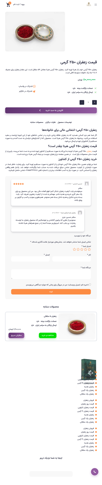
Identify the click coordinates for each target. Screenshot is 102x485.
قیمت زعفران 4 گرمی (85, 383)
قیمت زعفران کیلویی (86, 379)
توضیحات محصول (65, 122)
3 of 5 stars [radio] (81, 249)
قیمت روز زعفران (87, 375)
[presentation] (94, 343)
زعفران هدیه (89, 386)
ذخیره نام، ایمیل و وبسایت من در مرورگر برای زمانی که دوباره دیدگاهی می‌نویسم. (57, 284)
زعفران (89, 151)
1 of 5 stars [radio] (89, 249)
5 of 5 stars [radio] (74, 249)
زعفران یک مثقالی (87, 394)
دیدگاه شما (86, 267)
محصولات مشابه (36, 122)
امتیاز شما (86, 246)
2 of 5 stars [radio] (85, 249)
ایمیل (47, 254)
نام (89, 254)
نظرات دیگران (50, 122)
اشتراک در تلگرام (26, 91)
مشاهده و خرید (48, 335)
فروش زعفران (88, 372)
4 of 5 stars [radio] (78, 249)
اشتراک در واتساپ (26, 86)
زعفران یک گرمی (87, 390)
